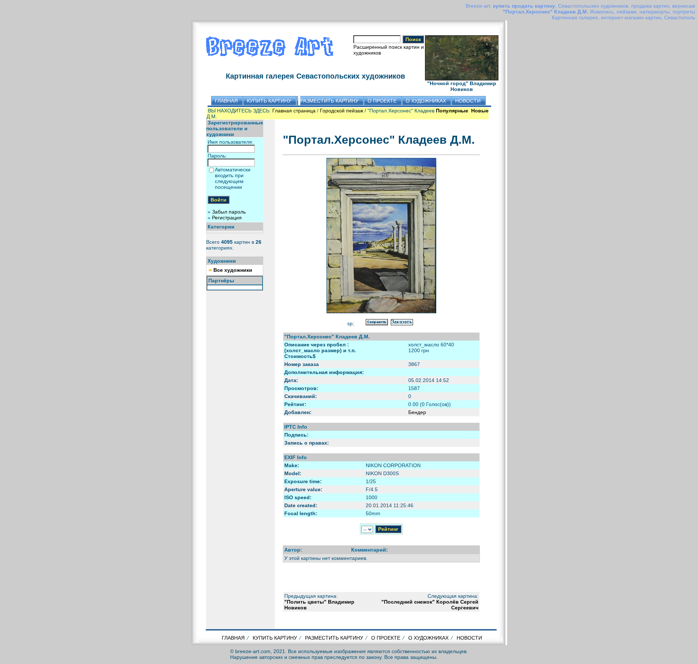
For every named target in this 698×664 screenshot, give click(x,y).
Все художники (232, 270)
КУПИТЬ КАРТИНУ (275, 638)
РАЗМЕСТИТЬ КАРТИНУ (334, 638)
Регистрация (227, 217)
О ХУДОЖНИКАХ (428, 638)
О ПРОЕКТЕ (385, 638)
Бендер (417, 412)
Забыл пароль (229, 212)
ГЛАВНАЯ (233, 638)
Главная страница (294, 111)
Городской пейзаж (341, 111)
